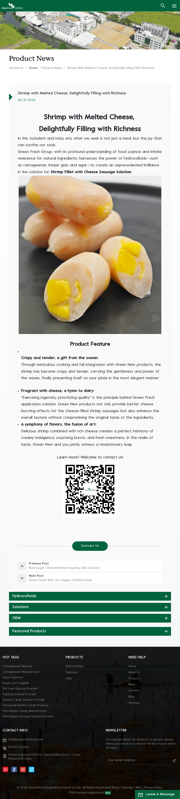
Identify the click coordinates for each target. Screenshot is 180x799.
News (131, 684)
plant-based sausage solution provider (28, 716)
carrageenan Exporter (17, 666)
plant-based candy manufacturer (25, 711)
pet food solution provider (20, 689)
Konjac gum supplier (16, 683)
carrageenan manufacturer (21, 672)
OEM (69, 678)
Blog (131, 697)
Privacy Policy (153, 787)
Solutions (71, 672)
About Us (134, 672)
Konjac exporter (13, 677)
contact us (90, 545)
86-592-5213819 (18, 747)
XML (138, 787)
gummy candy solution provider (24, 700)
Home (33, 68)
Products (134, 678)
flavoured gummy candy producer (26, 705)
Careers (133, 690)
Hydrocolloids (74, 666)
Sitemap (133, 703)
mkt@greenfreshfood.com (25, 739)
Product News (51, 68)
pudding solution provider (19, 694)
